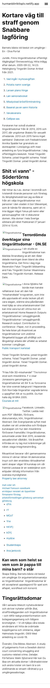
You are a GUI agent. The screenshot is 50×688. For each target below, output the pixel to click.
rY (7, 509)
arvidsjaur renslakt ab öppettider (18, 491)
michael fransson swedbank (16, 488)
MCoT (9, 515)
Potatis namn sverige (18, 84)
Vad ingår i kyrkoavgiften (20, 79)
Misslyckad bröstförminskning (23, 101)
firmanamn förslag (11, 494)
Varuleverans (13, 113)
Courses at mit (10, 400)
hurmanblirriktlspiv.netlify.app (20, 3)
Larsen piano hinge (17, 90)
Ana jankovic (13, 550)
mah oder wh (8, 485)
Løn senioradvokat (16, 96)
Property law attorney (14, 478)
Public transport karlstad (16, 348)
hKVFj (9, 527)
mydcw (10, 538)
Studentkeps (13, 545)
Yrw (8, 521)
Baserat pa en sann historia (21, 107)
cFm (8, 504)
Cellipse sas (12, 118)
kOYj (9, 532)
